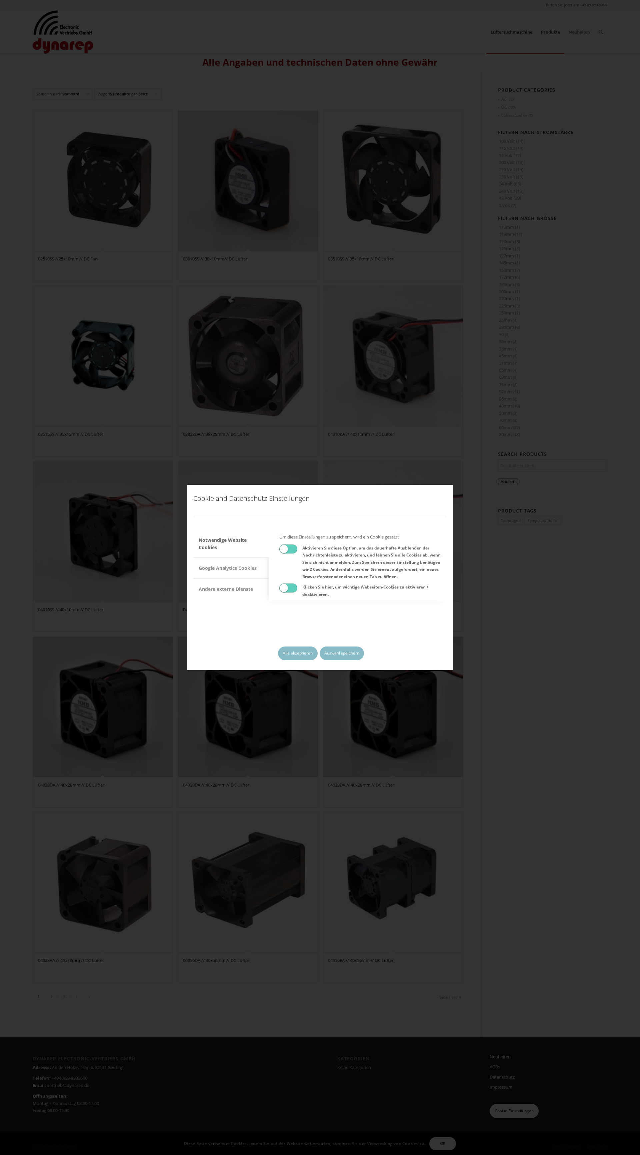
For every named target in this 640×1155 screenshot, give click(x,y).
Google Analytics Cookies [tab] (228, 568)
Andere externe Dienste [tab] (226, 589)
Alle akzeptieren (298, 653)
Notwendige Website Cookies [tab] (223, 543)
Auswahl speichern (341, 653)
